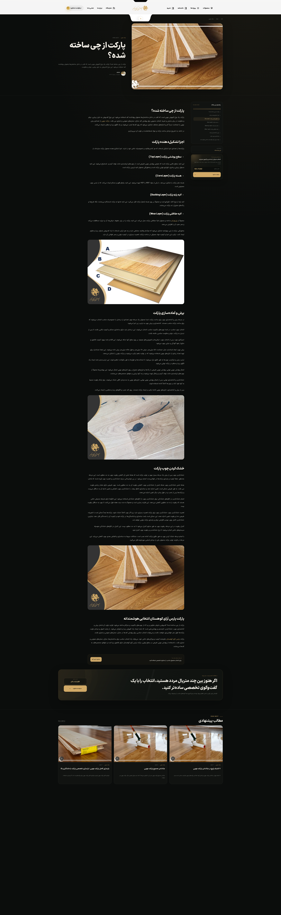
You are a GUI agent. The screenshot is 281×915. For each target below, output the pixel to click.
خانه (222, 19)
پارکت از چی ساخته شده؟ (214, 112)
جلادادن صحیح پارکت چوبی (154, 768)
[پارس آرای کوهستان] (140, 10)
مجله (217, 19)
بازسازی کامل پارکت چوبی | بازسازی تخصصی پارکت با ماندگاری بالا (85, 768)
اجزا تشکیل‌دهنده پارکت (214, 115)
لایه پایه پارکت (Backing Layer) (211, 126)
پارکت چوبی (211, 19)
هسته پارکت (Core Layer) (212, 122)
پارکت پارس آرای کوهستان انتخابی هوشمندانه (209, 139)
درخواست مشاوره (207, 174)
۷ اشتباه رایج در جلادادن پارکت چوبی (207, 768)
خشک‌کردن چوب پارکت (214, 136)
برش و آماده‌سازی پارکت (214, 133)
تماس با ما (90, 8)
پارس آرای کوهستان (173, 639)
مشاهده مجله (61, 721)
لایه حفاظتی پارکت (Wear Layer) (211, 129)
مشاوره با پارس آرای (96, 659)
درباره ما (99, 8)
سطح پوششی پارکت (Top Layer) (211, 119)
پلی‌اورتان (174, 221)
